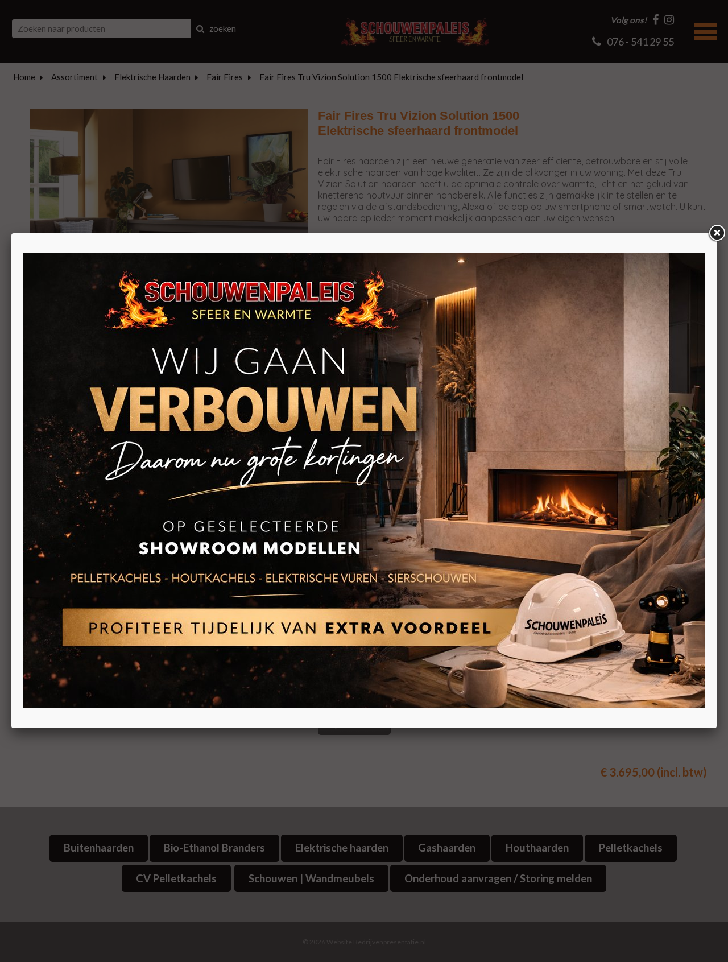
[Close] (716, 233)
